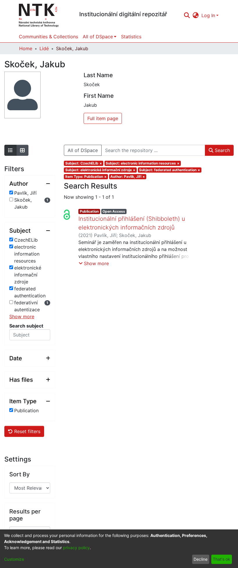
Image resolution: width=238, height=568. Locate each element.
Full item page (102, 118)
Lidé (44, 48)
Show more (21, 316)
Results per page (25, 515)
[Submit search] (186, 15)
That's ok (221, 559)
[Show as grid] (22, 150)
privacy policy (76, 547)
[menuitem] (195, 15)
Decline (201, 559)
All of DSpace (83, 150)
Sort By (19, 474)
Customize (14, 559)
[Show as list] (10, 150)
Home (25, 48)
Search (221, 150)
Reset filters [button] (26, 431)
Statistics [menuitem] (131, 36)
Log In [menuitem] (208, 15)
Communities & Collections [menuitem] (48, 36)
